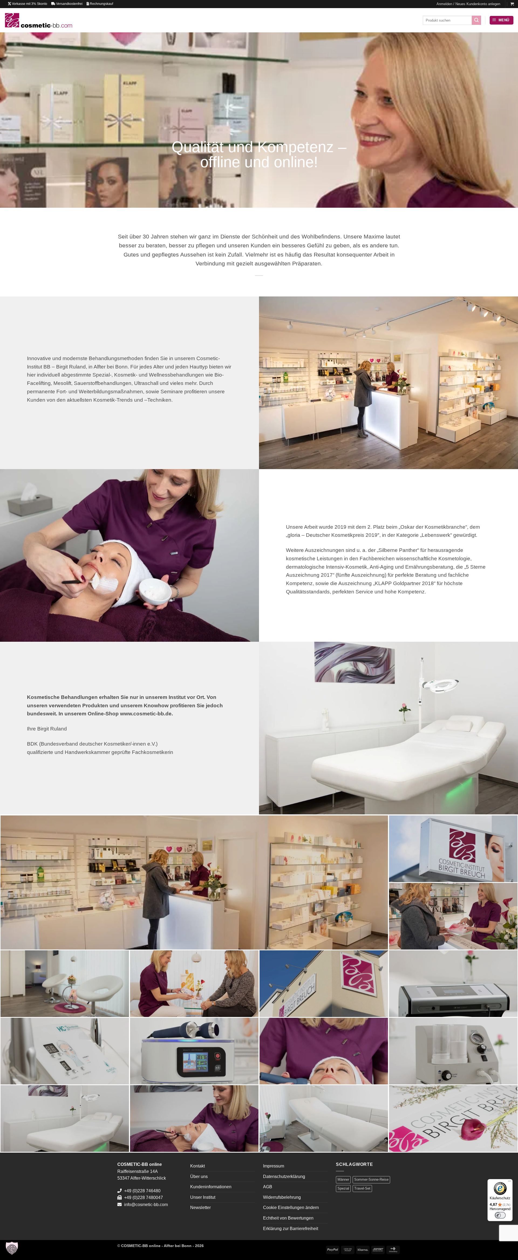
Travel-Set (362, 1188)
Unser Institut (202, 1197)
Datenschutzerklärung (284, 1176)
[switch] (500, 1215)
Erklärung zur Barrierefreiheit (290, 1228)
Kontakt (197, 1166)
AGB (267, 1186)
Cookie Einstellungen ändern (291, 1207)
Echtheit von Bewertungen (288, 1218)
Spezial (343, 1188)
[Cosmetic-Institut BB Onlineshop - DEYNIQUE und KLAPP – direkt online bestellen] (38, 20)
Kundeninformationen (210, 1186)
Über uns (199, 1176)
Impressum (273, 1166)
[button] (468, 4)
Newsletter (200, 1207)
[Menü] (509, 1182)
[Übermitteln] (476, 20)
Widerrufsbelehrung (282, 1197)
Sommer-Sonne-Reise (371, 1179)
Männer (343, 1179)
